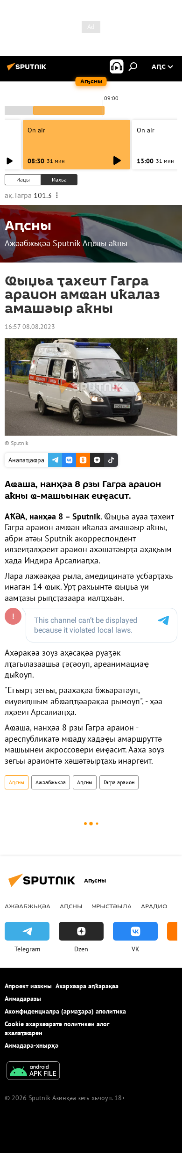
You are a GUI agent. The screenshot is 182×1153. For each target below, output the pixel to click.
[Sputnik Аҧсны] (28, 70)
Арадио (154, 906)
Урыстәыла (112, 906)
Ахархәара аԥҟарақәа (87, 986)
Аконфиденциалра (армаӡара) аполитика (65, 1011)
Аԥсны (16, 782)
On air (36, 130)
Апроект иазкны (28, 986)
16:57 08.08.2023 (30, 326)
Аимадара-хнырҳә (31, 1045)
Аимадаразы (23, 998)
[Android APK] (33, 1071)
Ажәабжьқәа (50, 782)
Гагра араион (119, 782)
